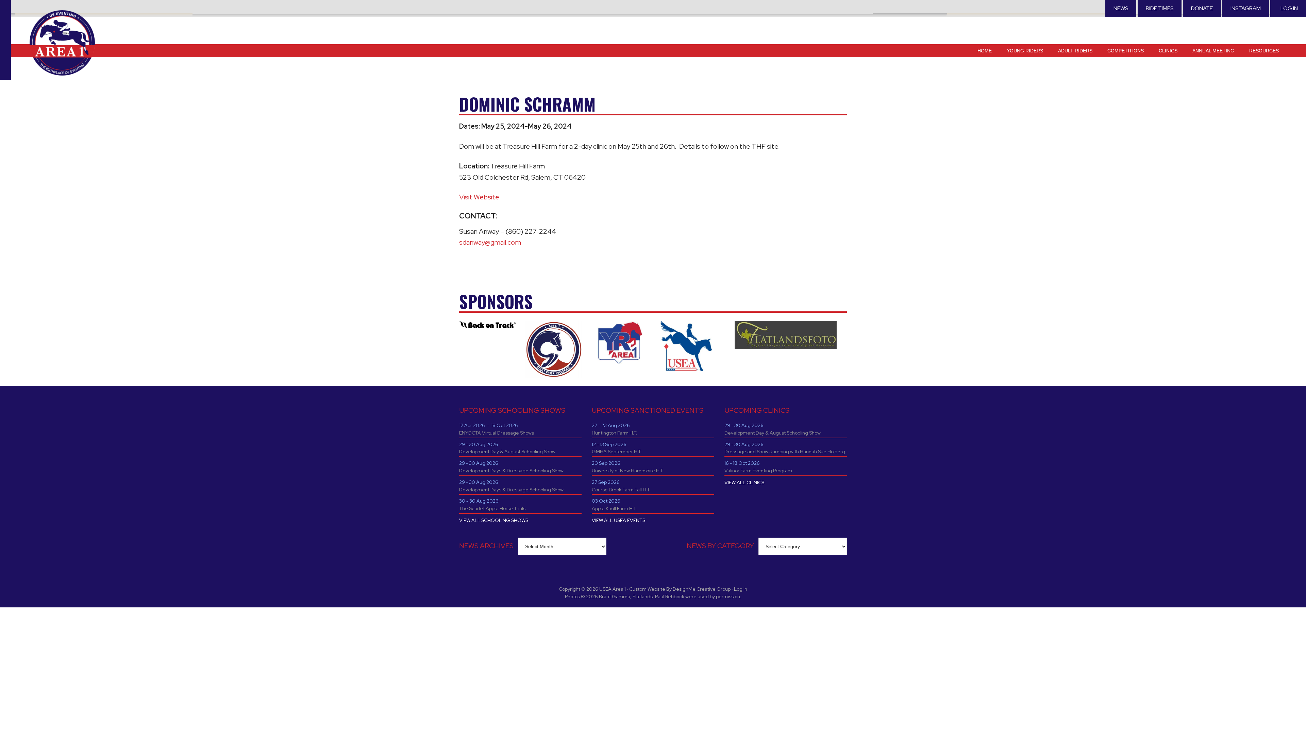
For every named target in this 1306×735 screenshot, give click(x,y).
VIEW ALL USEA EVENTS (618, 520)
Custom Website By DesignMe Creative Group (680, 589)
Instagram (1245, 8)
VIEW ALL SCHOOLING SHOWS (493, 520)
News (1121, 8)
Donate (1202, 8)
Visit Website (479, 197)
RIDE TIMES (1159, 8)
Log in (1289, 8)
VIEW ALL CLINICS (744, 482)
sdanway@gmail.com (490, 242)
